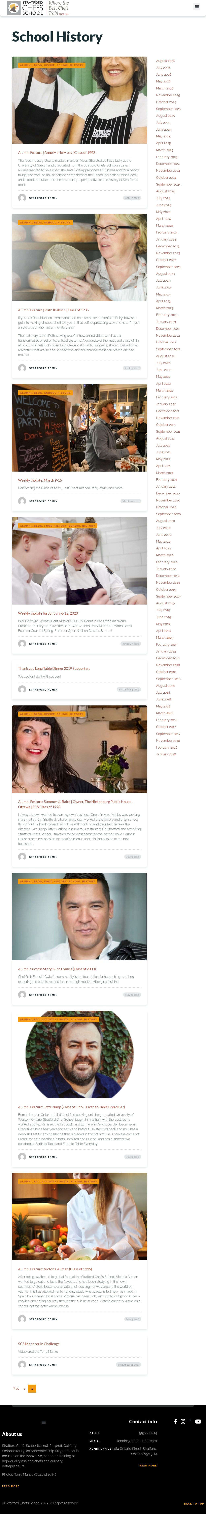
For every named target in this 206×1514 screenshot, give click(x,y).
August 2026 (165, 61)
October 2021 (166, 425)
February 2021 (166, 480)
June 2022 (163, 370)
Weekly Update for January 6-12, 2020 (48, 613)
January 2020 (166, 569)
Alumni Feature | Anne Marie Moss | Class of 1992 (56, 152)
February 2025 (166, 157)
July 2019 (163, 610)
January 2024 (166, 239)
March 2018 (164, 713)
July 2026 (163, 68)
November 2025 (168, 95)
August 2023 (165, 274)
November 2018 (168, 665)
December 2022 (167, 329)
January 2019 (166, 651)
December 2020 (168, 493)
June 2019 (163, 617)
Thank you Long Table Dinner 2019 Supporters (54, 668)
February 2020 (167, 562)
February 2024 (166, 232)
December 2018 (167, 658)
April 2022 (163, 384)
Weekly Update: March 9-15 (40, 480)
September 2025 (168, 109)
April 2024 (163, 219)
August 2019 (165, 603)
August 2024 (165, 191)
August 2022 (165, 356)
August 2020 (165, 521)
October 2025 (166, 102)
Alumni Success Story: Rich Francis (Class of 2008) (57, 969)
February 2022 (166, 397)
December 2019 (167, 576)
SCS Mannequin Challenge (39, 1343)
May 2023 (163, 294)
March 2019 (164, 637)
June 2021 (163, 452)
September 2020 (168, 514)
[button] (196, 6)
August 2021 (165, 438)
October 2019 (166, 590)
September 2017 (168, 734)
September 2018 (168, 679)
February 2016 (166, 747)
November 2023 (168, 253)
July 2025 (163, 123)
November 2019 (168, 582)
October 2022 (166, 342)
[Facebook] (176, 1422)
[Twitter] (191, 1422)
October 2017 (166, 727)
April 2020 (163, 548)
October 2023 (166, 260)
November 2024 (168, 171)
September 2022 (168, 349)
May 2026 (163, 81)
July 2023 (163, 280)
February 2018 (166, 720)
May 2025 (163, 136)
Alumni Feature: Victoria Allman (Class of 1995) (55, 1269)
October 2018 (166, 672)
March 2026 (165, 88)
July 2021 (163, 445)
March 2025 (164, 150)
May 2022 (163, 376)
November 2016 (168, 741)
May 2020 (163, 541)
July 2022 (163, 363)
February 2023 (166, 315)
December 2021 (167, 411)
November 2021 (168, 418)
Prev (16, 1388)
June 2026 (163, 74)
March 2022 (164, 390)
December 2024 (168, 164)
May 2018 (163, 706)
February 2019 (166, 644)
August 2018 (165, 686)
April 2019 (163, 631)
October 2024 (166, 178)
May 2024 (163, 212)
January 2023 (166, 322)
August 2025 (165, 116)
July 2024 (163, 198)
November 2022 (168, 335)
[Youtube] (198, 1422)
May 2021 (163, 459)
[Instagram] (184, 1422)
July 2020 (163, 528)
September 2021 (168, 431)
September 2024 (168, 184)
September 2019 (168, 596)
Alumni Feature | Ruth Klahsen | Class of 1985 (53, 310)
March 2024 (164, 225)
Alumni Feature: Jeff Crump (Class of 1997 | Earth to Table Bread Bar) (71, 1107)
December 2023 (168, 246)
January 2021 (166, 486)
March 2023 (164, 308)
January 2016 (166, 754)
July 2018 (163, 692)
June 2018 (163, 699)
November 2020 (168, 500)
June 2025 (163, 129)
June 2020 (163, 535)
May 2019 (163, 624)
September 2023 (168, 267)
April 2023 (163, 301)
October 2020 (166, 507)
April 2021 (163, 466)
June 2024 (163, 205)
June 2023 (163, 287)
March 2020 (165, 555)
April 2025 (163, 143)
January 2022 (166, 404)
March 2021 (164, 473)
